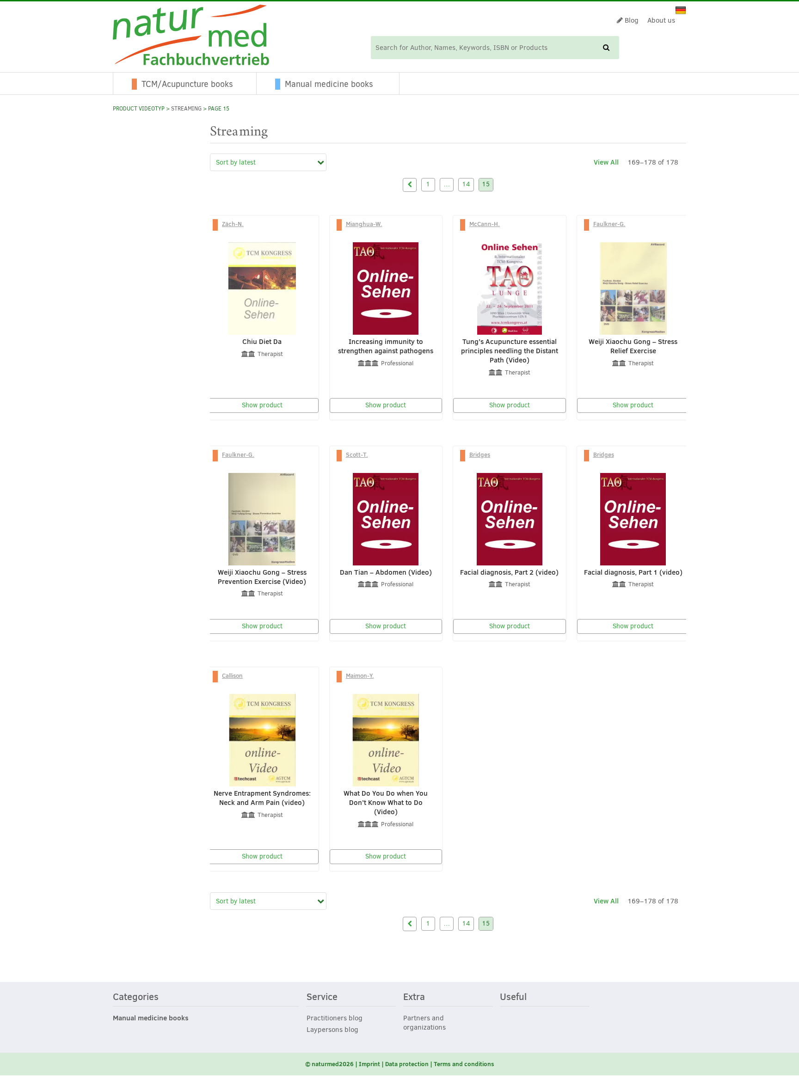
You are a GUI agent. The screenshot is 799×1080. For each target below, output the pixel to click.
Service (322, 997)
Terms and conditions (464, 1064)
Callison (232, 675)
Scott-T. (357, 454)
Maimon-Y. (360, 675)
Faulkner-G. (609, 224)
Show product (262, 405)
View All (606, 162)
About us (661, 20)
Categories (136, 997)
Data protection (407, 1064)
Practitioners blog (335, 1018)
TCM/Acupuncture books (187, 84)
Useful (513, 997)
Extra (414, 997)
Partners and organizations (424, 1022)
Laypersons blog (332, 1029)
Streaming (186, 108)
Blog (631, 20)
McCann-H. (484, 224)
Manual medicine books (329, 84)
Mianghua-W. (364, 224)
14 (466, 184)
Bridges (479, 454)
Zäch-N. (233, 224)
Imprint (369, 1064)
